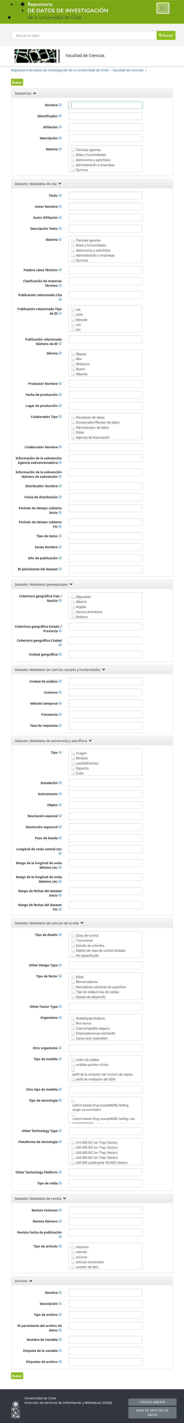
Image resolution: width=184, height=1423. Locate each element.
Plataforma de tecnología (38, 1142)
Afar (79, 358)
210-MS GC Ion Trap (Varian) (97, 1142)
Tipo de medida (46, 1059)
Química (82, 169)
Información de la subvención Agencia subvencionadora (39, 460)
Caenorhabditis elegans (93, 1028)
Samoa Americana (89, 611)
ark (78, 309)
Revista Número (46, 1221)
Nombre (52, 105)
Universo (51, 692)
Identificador (48, 116)
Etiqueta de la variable (41, 1351)
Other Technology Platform (37, 1172)
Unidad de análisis (44, 681)
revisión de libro (87, 1267)
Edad (79, 976)
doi (78, 329)
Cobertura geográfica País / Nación (40, 598)
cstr (78, 324)
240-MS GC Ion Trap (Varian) (97, 1157)
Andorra (82, 616)
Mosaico (82, 758)
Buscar (167, 35)
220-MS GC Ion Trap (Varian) (97, 1147)
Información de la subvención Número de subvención (39, 474)
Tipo (55, 752)
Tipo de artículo (46, 1246)
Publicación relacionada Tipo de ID (40, 311)
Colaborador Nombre (42, 447)
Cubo (80, 773)
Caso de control (87, 935)
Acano (80, 369)
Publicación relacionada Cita (40, 295)
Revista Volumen (45, 1210)
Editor (80, 432)
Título (54, 195)
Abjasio (81, 354)
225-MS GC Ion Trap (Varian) (97, 1152)
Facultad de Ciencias (128, 70)
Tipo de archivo (46, 1314)
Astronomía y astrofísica (93, 160)
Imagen (81, 753)
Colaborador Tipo (45, 417)
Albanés (82, 374)
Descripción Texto (44, 228)
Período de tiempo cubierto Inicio (40, 510)
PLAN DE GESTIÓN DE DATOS (152, 1412)
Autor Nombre (47, 206)
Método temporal (44, 703)
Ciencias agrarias (88, 149)
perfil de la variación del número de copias (102, 1074)
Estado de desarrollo (90, 997)
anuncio (81, 1257)
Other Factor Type (44, 1006)
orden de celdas (87, 1059)
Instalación (50, 783)
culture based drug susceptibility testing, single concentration (100, 1107)
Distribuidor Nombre (42, 486)
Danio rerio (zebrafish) (92, 1038)
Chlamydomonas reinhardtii (95, 1033)
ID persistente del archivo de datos (39, 1328)
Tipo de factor (47, 976)
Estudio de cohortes (90, 945)
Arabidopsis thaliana (90, 1018)
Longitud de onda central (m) (39, 849)
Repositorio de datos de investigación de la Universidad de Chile (59, 70)
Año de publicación (43, 558)
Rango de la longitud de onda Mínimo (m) (39, 865)
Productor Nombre (43, 383)
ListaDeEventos (87, 763)
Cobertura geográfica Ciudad (39, 640)
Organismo (49, 1017)
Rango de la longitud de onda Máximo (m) (39, 879)
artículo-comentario (90, 1262)
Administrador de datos (92, 427)
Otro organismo (46, 1048)
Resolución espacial (43, 816)
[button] (17, 82)
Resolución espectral (42, 827)
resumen (82, 1247)
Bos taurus (83, 1023)
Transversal (84, 940)
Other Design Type (44, 965)
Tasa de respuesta (44, 725)
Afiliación (51, 127)
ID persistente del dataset (38, 569)
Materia (52, 149)
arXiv (79, 314)
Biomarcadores (87, 981)
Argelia (81, 606)
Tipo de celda (48, 1183)
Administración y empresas (95, 164)
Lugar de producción (42, 406)
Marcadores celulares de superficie (101, 987)
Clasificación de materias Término (42, 283)
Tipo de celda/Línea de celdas (97, 992)
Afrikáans (82, 364)
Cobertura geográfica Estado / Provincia (38, 628)
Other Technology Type (40, 1131)
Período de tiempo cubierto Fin (40, 524)
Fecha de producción (42, 394)
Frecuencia (50, 714)
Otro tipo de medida (42, 1089)
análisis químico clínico (92, 1064)
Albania (81, 601)
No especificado (87, 955)
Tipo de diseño (47, 935)
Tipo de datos (48, 536)
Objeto (53, 805)
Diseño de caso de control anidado (100, 950)
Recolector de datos (90, 417)
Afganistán (83, 596)
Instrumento (48, 794)
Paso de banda (47, 838)
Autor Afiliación (46, 217)
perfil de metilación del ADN (95, 1079)
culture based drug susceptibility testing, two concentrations (103, 1120)
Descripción (49, 138)
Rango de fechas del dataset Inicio (40, 893)
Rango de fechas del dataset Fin (40, 907)
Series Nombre (47, 547)
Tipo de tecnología (44, 1100)
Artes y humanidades (91, 154)
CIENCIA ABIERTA (152, 1402)
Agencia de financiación (93, 437)
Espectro (82, 768)
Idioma (53, 353)
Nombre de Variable (43, 1339)
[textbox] (105, 105)
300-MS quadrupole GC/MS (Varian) (102, 1162)
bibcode (81, 319)
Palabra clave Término (41, 270)
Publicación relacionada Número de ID (43, 341)
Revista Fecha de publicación (39, 1232)
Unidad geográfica (44, 654)
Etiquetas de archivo (42, 1362)
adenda (81, 1251)
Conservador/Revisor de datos (97, 422)
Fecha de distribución (41, 497)
